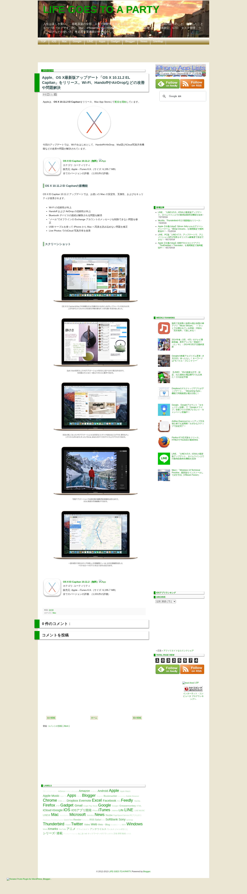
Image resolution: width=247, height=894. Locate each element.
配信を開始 (120, 101)
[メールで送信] (44, 94)
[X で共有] (51, 94)
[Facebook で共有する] (55, 94)
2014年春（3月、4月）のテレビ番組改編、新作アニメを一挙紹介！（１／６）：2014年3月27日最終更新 (188, 343)
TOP (43, 41)
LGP (197, 683)
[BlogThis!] (48, 94)
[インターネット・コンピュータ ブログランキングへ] (193, 690)
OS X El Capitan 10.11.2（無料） (81, 161)
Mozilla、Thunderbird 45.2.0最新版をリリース (179, 220)
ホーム (94, 718)
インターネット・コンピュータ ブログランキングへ (193, 696)
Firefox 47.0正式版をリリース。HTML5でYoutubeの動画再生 (186, 438)
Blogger (130, 41)
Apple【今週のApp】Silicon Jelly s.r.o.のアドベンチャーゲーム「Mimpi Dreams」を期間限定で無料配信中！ (180, 228)
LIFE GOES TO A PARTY (101, 9)
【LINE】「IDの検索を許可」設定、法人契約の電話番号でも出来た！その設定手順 (187, 374)
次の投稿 (51, 718)
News (143, 41)
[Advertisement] (124, 53)
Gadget (115, 41)
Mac (64, 41)
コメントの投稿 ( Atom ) (59, 726)
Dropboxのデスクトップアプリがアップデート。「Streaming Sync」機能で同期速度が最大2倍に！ (188, 391)
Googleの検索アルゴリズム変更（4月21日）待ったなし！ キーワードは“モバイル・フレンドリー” (188, 358)
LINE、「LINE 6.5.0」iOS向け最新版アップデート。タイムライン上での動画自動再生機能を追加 (180, 213)
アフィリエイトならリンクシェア (178, 650)
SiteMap (158, 41)
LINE (90, 41)
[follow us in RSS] (192, 88)
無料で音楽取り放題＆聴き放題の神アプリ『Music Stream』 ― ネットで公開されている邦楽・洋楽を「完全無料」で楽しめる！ (188, 327)
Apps (102, 41)
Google (77, 41)
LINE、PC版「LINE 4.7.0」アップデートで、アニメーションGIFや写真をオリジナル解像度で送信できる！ (180, 237)
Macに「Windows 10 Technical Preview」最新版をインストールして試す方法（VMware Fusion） (187, 472)
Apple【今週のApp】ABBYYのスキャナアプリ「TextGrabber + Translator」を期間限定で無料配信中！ (180, 245)
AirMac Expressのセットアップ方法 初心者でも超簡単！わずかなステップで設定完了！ (189, 423)
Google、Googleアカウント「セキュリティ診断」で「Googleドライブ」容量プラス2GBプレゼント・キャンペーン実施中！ (188, 408)
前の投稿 (137, 718)
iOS (54, 41)
